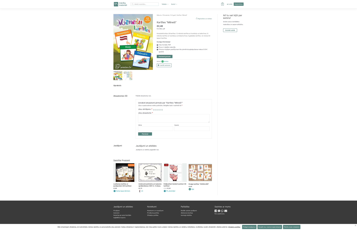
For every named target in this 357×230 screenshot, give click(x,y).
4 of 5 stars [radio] (160, 110)
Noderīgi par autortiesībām (122, 215)
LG (142, 191)
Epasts (177, 125)
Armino (166, 61)
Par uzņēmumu (220, 214)
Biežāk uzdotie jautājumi (189, 210)
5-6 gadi (173, 15)
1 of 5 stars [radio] (154, 110)
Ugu (192, 189)
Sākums (159, 15)
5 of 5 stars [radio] (162, 110)
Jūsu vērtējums (145, 109)
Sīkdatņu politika (152, 215)
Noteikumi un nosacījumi (155, 210)
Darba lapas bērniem (123, 191)
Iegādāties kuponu (119, 217)
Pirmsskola (166, 15)
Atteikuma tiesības (187, 213)
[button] (167, 4)
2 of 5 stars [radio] (156, 110)
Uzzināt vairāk (230, 30)
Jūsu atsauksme (145, 113)
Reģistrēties (239, 4)
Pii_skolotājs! (170, 191)
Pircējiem (116, 210)
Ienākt (230, 4)
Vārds (140, 125)
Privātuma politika (153, 213)
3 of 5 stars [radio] (158, 110)
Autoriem (116, 213)
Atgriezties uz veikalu (204, 19)
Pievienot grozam (165, 56)
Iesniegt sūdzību (186, 215)
